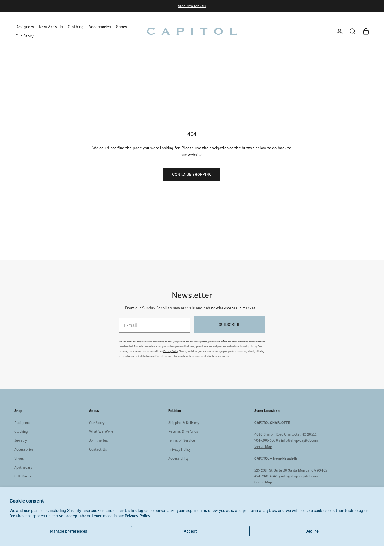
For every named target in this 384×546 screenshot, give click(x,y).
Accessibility (178, 458)
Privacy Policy (138, 515)
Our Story (25, 36)
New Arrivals (51, 26)
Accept (190, 531)
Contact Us (98, 449)
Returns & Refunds (183, 431)
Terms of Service (181, 440)
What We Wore (101, 431)
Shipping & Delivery (183, 423)
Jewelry (20, 440)
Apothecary (23, 467)
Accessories (99, 26)
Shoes (122, 26)
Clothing (76, 26)
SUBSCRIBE (229, 324)
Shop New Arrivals (192, 6)
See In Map (263, 446)
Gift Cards (22, 476)
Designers (25, 26)
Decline (312, 531)
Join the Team (100, 440)
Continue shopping (192, 174)
